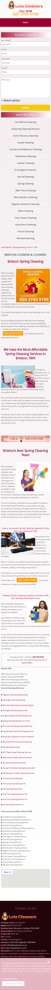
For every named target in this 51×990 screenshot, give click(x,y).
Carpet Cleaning (25, 142)
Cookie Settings (10, 978)
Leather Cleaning (25, 163)
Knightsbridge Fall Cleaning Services (17, 715)
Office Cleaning (25, 210)
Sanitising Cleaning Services (25, 128)
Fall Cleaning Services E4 (12, 789)
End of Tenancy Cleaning (25, 135)
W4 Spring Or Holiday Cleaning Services (18, 773)
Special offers (27, 662)
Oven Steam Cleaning (25, 217)
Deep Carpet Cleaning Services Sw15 (17, 757)
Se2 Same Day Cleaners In (13, 804)
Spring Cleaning (26, 183)
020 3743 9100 (25, 14)
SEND (25, 107)
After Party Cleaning (25, 190)
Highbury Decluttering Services (15, 695)
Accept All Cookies (14, 983)
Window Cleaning (25, 238)
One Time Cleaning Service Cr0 (15, 799)
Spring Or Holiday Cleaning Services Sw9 (19, 768)
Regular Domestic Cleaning (25, 204)
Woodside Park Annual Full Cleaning (17, 742)
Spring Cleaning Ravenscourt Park (16, 721)
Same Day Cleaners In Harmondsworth (18, 736)
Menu (25, 22)
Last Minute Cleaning (25, 122)
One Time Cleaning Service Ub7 (15, 794)
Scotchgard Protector (25, 169)
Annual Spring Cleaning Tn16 (14, 783)
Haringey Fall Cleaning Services (15, 710)
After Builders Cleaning (25, 197)
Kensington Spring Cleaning (14, 700)
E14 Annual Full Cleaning (12, 778)
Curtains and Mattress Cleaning (25, 149)
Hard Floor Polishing (25, 224)
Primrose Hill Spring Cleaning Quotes (17, 726)
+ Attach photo (10, 100)
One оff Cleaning (25, 176)
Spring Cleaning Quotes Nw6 (14, 763)
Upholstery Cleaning (25, 156)
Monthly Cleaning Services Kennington (18, 705)
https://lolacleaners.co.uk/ (15, 948)
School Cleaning (25, 231)
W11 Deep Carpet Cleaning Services (17, 752)
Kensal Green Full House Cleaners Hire (18, 731)
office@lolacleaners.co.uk (16, 945)
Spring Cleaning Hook (11, 747)
